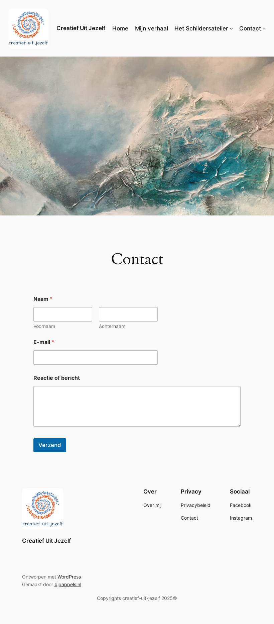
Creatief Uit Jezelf (80, 28)
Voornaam (44, 326)
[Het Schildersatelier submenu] (231, 28)
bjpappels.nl (67, 584)
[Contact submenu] (264, 28)
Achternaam (112, 326)
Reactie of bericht (56, 378)
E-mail (43, 342)
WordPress (69, 577)
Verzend (49, 445)
